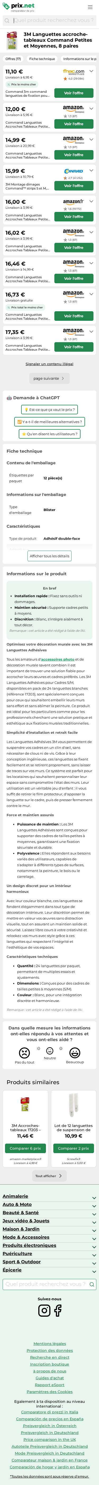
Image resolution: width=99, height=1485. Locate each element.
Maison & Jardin (21, 1229)
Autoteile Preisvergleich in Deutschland (50, 1446)
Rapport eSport (49, 1384)
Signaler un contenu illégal (49, 364)
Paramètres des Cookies (50, 1391)
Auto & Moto (17, 1204)
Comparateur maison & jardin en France (50, 1460)
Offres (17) (13, 59)
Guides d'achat (50, 1378)
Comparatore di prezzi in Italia (49, 1412)
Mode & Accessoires (26, 1237)
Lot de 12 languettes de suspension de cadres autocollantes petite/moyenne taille (73, 1128)
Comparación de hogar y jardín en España (50, 1467)
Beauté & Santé (21, 1212)
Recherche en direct (49, 1357)
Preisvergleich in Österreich (50, 1425)
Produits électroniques (29, 1245)
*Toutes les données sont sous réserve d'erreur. (49, 1476)
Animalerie (15, 1196)
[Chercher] (7, 20)
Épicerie (12, 1270)
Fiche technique (42, 59)
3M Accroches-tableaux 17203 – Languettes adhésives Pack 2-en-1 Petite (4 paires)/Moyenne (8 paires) (25, 1128)
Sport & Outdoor (22, 1261)
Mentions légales (50, 1343)
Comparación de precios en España (49, 1419)
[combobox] (53, 20)
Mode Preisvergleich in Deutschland (49, 1453)
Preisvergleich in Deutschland (50, 1432)
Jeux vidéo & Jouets (26, 1220)
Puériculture (17, 1253)
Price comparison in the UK (49, 1439)
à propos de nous (49, 1371)
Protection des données (50, 1350)
